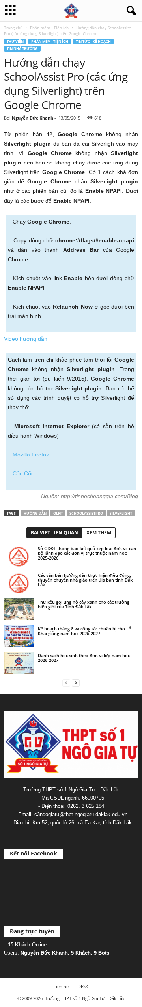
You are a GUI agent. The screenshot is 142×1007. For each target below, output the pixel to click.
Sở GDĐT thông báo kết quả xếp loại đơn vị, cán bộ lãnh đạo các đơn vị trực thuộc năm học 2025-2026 (87, 553)
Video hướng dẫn (25, 339)
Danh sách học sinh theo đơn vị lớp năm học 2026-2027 (84, 657)
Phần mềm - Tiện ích (49, 27)
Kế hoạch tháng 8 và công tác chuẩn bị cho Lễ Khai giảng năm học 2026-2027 (84, 631)
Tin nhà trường (22, 48)
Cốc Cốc (23, 473)
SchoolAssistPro (86, 513)
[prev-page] (66, 682)
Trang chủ (13, 27)
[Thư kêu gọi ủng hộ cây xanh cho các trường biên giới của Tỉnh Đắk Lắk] (19, 609)
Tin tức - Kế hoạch (93, 41)
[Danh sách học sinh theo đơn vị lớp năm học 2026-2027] (19, 663)
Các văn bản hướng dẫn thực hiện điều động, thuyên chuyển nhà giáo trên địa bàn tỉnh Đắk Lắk (85, 580)
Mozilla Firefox (31, 454)
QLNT (58, 513)
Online (27, 945)
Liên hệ (61, 986)
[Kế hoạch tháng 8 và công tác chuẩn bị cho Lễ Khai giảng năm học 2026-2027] (19, 636)
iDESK (82, 986)
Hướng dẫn (35, 513)
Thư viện (15, 41)
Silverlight (121, 513)
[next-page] (76, 682)
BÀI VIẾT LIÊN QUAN (54, 532)
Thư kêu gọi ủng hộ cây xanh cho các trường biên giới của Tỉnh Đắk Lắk (83, 604)
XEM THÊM (98, 532)
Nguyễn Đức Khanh (32, 118)
